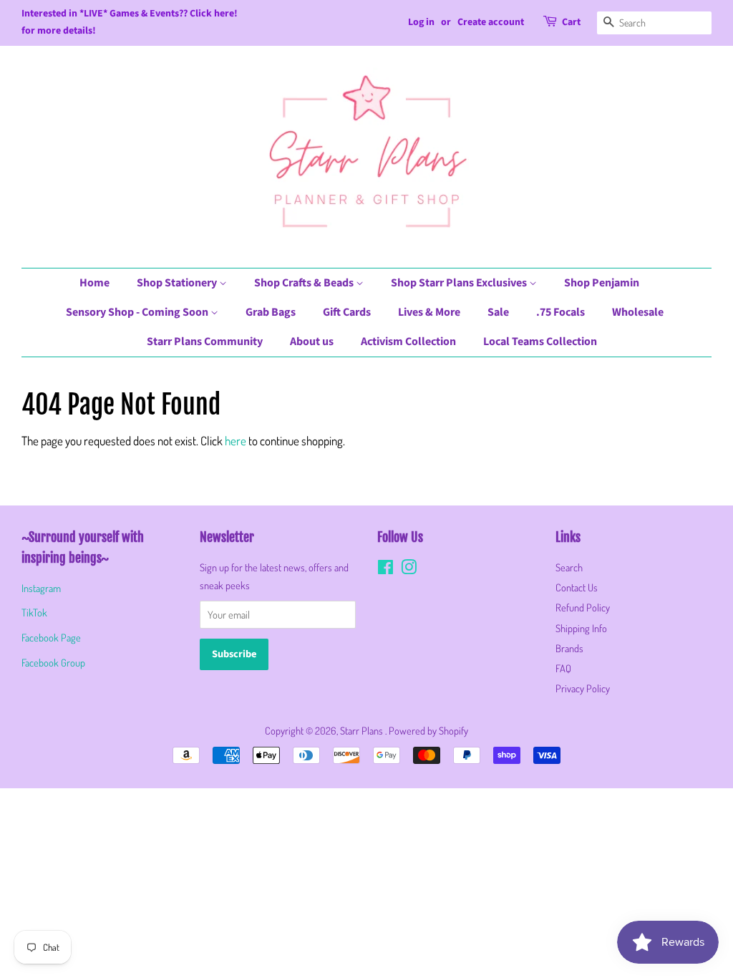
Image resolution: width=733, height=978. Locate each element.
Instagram (41, 587)
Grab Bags (271, 312)
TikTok (34, 612)
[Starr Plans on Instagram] (409, 569)
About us (312, 341)
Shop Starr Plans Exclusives (460, 283)
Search (569, 567)
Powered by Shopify (428, 730)
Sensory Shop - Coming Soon (138, 312)
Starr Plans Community (205, 341)
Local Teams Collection (540, 341)
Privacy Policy (582, 688)
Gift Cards (347, 312)
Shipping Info (581, 627)
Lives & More (429, 312)
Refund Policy (582, 607)
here (235, 440)
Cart (571, 22)
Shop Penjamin (601, 283)
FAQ (563, 668)
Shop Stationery (178, 283)
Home (94, 283)
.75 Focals (560, 312)
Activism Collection (408, 341)
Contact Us (576, 587)
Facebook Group (53, 662)
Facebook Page (51, 637)
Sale (498, 312)
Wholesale (638, 312)
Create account (490, 22)
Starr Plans (362, 730)
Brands (569, 647)
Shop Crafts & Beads (305, 283)
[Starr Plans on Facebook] (385, 569)
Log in (421, 22)
